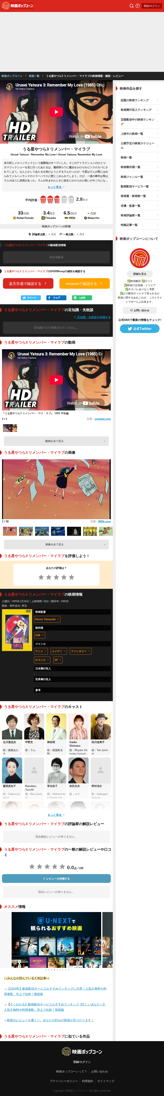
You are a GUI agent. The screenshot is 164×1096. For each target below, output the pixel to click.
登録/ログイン (152, 5)
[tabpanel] (56, 940)
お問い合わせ (141, 310)
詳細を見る (139, 273)
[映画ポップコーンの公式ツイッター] (140, 328)
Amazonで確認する (81, 284)
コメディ (57, 651)
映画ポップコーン (12, 75)
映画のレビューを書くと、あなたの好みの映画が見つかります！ (50, 1020)
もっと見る (55, 187)
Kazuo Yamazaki (45, 619)
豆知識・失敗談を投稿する (93, 317)
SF (56, 659)
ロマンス (40, 659)
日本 (37, 635)
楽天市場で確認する (25, 284)
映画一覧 (34, 75)
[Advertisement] (82, 42)
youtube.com (103, 418)
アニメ (39, 651)
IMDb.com (104, 521)
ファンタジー (79, 651)
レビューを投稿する (58, 878)
